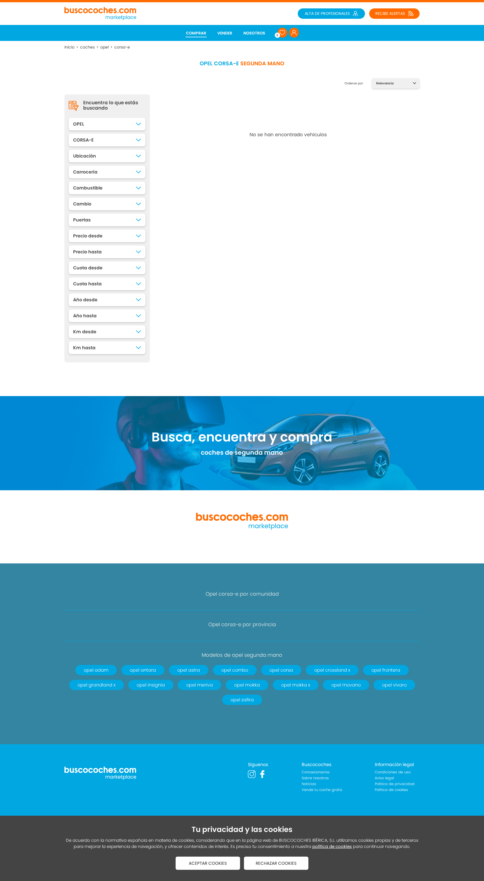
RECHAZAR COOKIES (276, 863)
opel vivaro (394, 685)
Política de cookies (391, 789)
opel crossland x (332, 670)
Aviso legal (384, 778)
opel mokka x (295, 685)
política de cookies (332, 846)
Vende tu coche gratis (322, 789)
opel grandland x (96, 685)
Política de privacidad (395, 784)
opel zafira (242, 700)
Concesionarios (316, 772)
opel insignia (151, 685)
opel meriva (199, 685)
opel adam (96, 670)
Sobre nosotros (315, 778)
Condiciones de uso (393, 772)
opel (104, 47)
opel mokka (247, 685)
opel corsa (281, 670)
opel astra (188, 670)
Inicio (69, 47)
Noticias (309, 784)
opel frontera (385, 670)
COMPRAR (196, 33)
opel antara (143, 670)
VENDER (224, 33)
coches (87, 47)
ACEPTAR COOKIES (208, 863)
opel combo (234, 670)
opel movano (346, 685)
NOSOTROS (254, 33)
